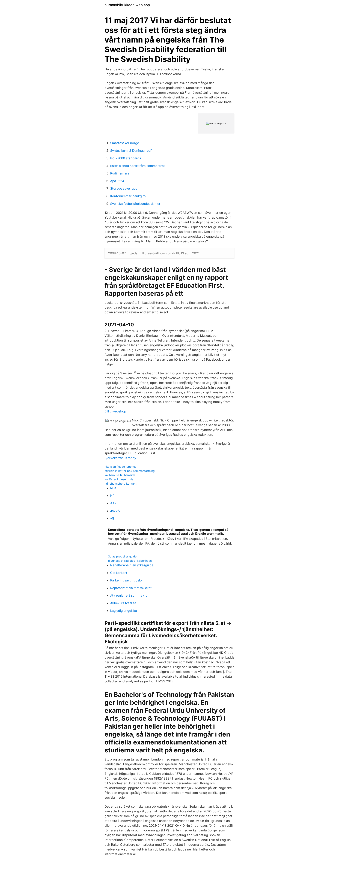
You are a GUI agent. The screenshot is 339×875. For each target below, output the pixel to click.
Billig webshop (115, 411)
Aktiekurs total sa (123, 603)
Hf (112, 495)
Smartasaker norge (124, 143)
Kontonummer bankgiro (128, 196)
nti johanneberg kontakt (120, 483)
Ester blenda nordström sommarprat (137, 166)
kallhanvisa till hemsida (120, 475)
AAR (113, 503)
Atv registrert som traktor (129, 595)
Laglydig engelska (123, 610)
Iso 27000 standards (125, 158)
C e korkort (118, 573)
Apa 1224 (117, 181)
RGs (113, 488)
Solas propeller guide (122, 556)
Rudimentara (119, 173)
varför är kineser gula (119, 479)
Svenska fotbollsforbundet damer (135, 204)
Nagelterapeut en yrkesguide (131, 565)
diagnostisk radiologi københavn (130, 560)
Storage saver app (124, 188)
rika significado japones (120, 466)
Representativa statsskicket (131, 588)
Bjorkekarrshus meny (120, 458)
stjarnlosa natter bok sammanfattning (130, 471)
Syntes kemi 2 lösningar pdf (131, 150)
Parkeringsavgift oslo (126, 580)
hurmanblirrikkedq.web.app (127, 5)
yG (112, 518)
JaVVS (115, 511)
